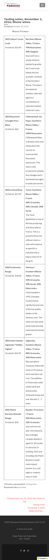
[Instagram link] (28, 550)
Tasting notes (31, 484)
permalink (21, 487)
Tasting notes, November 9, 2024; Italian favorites (36, 507)
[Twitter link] (24, 550)
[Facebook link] (20, 550)
